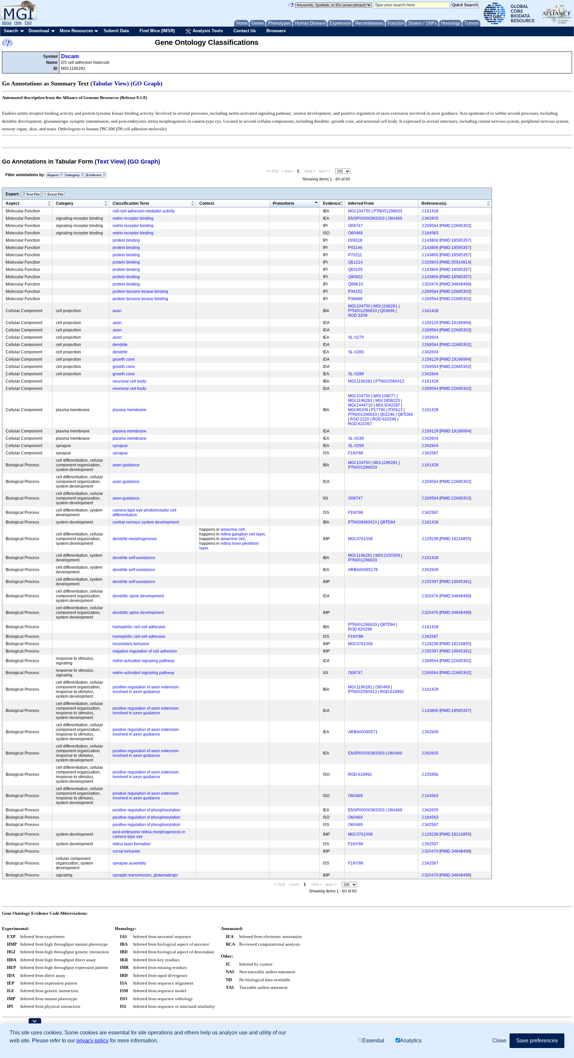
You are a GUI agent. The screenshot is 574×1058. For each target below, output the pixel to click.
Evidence (331, 203)
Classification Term (131, 203)
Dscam (70, 56)
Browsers (276, 30)
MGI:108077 (384, 396)
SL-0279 (356, 337)
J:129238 (430, 538)
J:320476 (430, 284)
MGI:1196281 (385, 306)
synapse (120, 445)
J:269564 (430, 225)
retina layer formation (132, 844)
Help (18, 23)
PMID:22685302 (455, 225)
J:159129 (430, 322)
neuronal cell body (129, 381)
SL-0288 (356, 374)
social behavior (126, 851)
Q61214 (355, 262)
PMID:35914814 (455, 262)
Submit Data (116, 30)
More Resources (76, 30)
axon (117, 310)
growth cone (124, 359)
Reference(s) (434, 203)
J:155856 (430, 774)
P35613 (395, 410)
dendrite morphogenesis (135, 538)
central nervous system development (146, 522)
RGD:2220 (359, 419)
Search (11, 30)
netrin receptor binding (133, 218)
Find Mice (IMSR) (157, 30)
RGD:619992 (392, 691)
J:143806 (430, 240)
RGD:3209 (357, 315)
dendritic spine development (138, 596)
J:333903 (430, 262)
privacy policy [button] (92, 1040)
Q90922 (355, 277)
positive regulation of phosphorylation (146, 810)
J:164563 (430, 233)
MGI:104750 (359, 211)
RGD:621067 (360, 423)
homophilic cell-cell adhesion (139, 627)
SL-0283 (356, 352)
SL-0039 (356, 438)
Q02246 (387, 414)
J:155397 (430, 581)
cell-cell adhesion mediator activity (144, 211)
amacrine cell (233, 529)
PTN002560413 (389, 381)
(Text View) (110, 161)
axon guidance (126, 465)
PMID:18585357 (455, 240)
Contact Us (245, 30)
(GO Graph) (146, 83)
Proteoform (283, 203)
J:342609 (430, 569)
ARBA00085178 (363, 569)
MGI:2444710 (360, 405)
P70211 (355, 255)
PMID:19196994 (455, 322)
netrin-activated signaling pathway (143, 660)
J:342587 (430, 453)
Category (64, 203)
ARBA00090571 (363, 732)
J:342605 (430, 218)
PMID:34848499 (455, 284)
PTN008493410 (362, 522)
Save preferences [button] (537, 1040)
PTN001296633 (387, 211)
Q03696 (387, 310)
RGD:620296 (384, 419)
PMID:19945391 (455, 581)
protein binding (126, 240)
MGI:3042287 (388, 405)
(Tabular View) (109, 83)
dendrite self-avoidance (134, 557)
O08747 (355, 225)
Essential (373, 1040)
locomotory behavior (131, 644)
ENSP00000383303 (366, 218)
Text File (32, 194)
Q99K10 (355, 284)
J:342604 (430, 337)
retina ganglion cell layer (243, 534)
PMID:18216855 (455, 538)
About (6, 23)
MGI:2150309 (387, 555)
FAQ (28, 23)
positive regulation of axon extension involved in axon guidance (146, 689)
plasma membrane (129, 410)
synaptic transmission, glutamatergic (145, 875)
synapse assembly (129, 863)
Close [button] (499, 1040)
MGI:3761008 (360, 538)
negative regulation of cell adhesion (145, 651)
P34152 (355, 291)
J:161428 (430, 211)
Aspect (12, 203)
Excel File (55, 194)
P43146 (355, 247)
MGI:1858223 (387, 400)
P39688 (355, 298)
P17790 (378, 410)
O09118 (355, 240)
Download (39, 30)
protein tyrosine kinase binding (140, 291)
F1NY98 (355, 453)
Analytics (411, 1040)
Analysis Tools (207, 30)
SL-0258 (356, 445)
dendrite (120, 344)
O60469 (395, 218)
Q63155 (355, 269)
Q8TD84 (405, 414)
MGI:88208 (358, 410)
